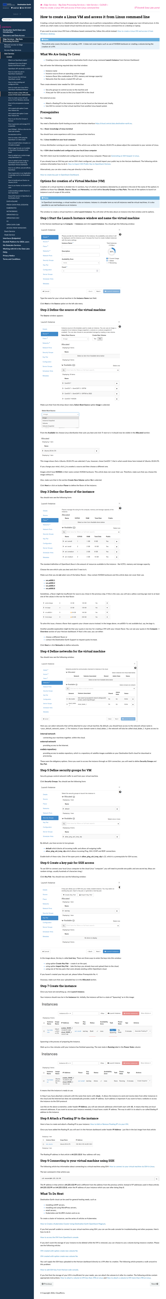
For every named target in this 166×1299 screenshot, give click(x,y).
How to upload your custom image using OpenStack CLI (19, 156)
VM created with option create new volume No (59, 1251)
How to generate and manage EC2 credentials (19, 125)
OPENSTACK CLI (12, 215)
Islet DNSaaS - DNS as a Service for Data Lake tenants (19, 130)
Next (153, 1284)
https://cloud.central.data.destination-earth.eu (113, 123)
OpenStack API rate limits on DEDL (19, 68)
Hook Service (9, 235)
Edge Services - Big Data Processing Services (13, 40)
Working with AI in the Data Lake (16, 249)
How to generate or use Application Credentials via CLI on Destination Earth (19, 175)
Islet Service (9, 54)
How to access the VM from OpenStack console (17, 78)
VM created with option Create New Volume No (18, 109)
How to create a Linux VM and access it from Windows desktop (18, 99)
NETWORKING (12, 211)
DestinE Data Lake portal (148, 8)
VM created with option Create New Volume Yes (18, 114)
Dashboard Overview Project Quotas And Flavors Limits (17, 64)
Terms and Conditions (11, 259)
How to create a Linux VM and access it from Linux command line (19, 94)
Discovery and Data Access (14, 35)
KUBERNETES (11, 208)
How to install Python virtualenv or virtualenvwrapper (19, 144)
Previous (47, 1284)
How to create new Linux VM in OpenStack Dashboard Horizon (18, 88)
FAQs (5, 252)
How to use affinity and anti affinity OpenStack (19, 169)
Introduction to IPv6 (14, 134)
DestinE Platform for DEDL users (16, 242)
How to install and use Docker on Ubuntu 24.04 (18, 181)
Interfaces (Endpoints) (12, 238)
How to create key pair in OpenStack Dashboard (16, 73)
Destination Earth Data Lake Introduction (14, 31)
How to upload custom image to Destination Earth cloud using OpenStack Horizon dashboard (18, 163)
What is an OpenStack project (17, 60)
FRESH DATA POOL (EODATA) (17, 205)
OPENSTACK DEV (13, 218)
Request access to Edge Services (13, 46)
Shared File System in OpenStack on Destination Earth (19, 197)
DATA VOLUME (12, 201)
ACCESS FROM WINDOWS (16, 228)
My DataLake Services (12, 245)
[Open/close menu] (1, 39)
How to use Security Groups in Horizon (18, 120)
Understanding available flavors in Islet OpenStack (19, 192)
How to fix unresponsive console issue (18, 104)
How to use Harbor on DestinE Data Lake (19, 186)
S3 (7, 221)
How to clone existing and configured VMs (16, 83)
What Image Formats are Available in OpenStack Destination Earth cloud (19, 150)
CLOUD (9, 57)
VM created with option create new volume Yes (59, 1256)
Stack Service (9, 231)
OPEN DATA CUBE (13, 225)
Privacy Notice (9, 256)
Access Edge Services (12, 50)
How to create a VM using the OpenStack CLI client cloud (17, 139)
